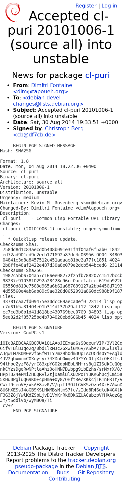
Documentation (28, 472)
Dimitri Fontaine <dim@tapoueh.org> (42, 88)
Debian (22, 448)
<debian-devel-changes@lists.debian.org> (48, 101)
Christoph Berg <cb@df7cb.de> (48, 131)
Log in (109, 6)
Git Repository (96, 472)
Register (86, 6)
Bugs (63, 472)
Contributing (64, 479)
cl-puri (97, 75)
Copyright (96, 448)
